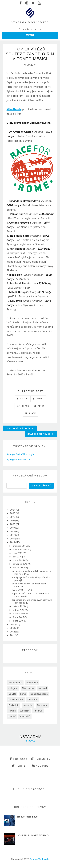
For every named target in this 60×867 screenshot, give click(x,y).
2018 (12, 531)
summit (12, 710)
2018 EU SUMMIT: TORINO (32, 835)
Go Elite (12, 694)
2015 (12, 542)
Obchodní (32, 699)
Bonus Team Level (27, 816)
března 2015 (19, 613)
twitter (22, 766)
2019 (12, 527)
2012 (12, 631)
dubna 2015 (19, 610)
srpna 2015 (18, 560)
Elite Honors (28, 688)
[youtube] (39, 3)
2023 (13, 513)
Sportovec (42, 705)
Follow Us (30, 740)
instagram (43, 759)
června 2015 (19, 567)
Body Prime (32, 682)
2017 (12, 535)
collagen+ (13, 688)
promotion (28, 705)
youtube (42, 766)
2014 (12, 624)
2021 (12, 520)
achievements (15, 682)
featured (42, 688)
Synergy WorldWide (39, 859)
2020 (13, 524)
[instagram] (27, 3)
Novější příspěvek (21, 428)
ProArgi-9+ (13, 705)
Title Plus (37, 710)
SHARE (24, 399)
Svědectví (24, 710)
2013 (12, 628)
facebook (20, 759)
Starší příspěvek (40, 434)
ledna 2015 (18, 620)
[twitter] (33, 3)
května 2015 (19, 606)
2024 (13, 509)
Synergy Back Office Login (20, 454)
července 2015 (20, 564)
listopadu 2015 (20, 549)
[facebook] (21, 3)
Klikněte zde (14, 109)
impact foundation (39, 694)
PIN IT (40, 406)
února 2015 (18, 617)
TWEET (40, 399)
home (23, 694)
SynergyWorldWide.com (18, 459)
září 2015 (17, 556)
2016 (12, 538)
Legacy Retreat (15, 699)
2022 (13, 517)
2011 (12, 635)
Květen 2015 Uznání (22, 590)
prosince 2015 (20, 546)
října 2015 (18, 553)
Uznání (11, 716)
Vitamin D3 (25, 716)
